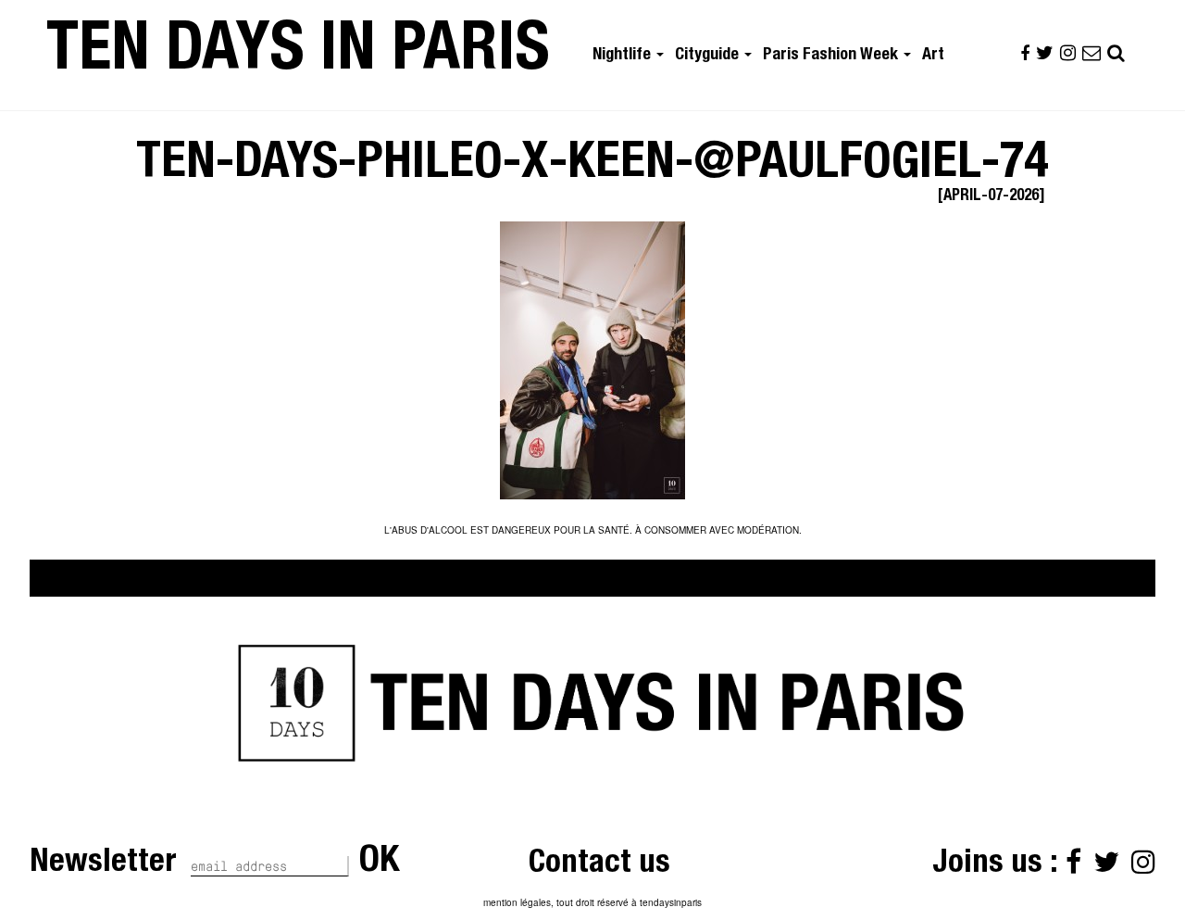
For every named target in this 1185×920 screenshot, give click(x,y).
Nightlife (623, 55)
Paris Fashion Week (832, 55)
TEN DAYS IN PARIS (298, 54)
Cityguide (708, 55)
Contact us (599, 865)
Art (933, 55)
